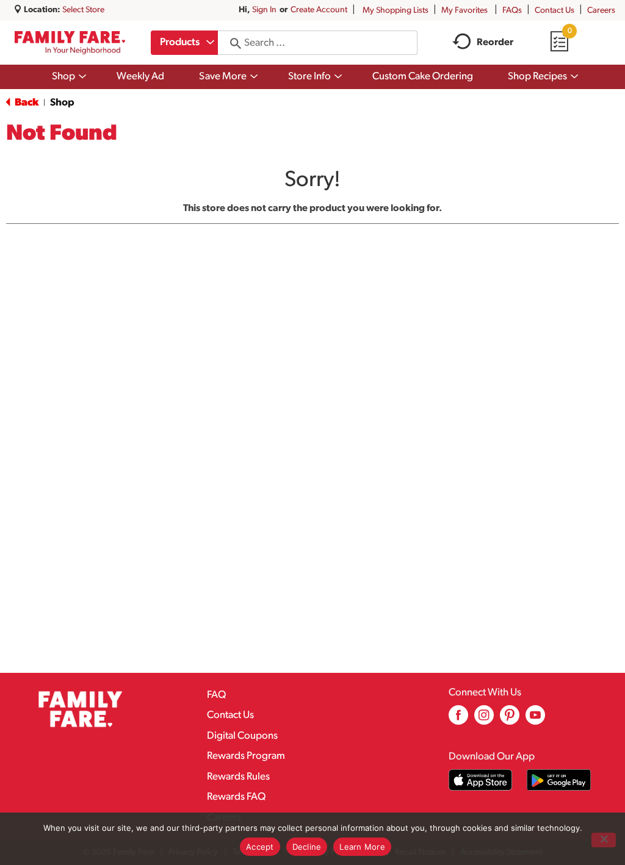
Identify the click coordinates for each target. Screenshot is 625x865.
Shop (62, 103)
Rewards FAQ (236, 797)
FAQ (216, 695)
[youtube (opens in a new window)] (535, 719)
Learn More (362, 847)
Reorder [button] (495, 43)
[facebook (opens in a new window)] (458, 719)
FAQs (512, 10)
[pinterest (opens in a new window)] (509, 719)
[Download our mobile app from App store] (481, 780)
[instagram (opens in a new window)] (484, 719)
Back (25, 103)
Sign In (264, 10)
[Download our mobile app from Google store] (559, 780)
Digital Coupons (242, 736)
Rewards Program (246, 756)
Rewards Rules (238, 777)
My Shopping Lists (395, 10)
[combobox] (184, 43)
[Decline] (603, 840)
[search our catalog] (231, 43)
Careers (601, 10)
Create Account (319, 10)
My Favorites (464, 10)
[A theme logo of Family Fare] (70, 42)
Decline (307, 847)
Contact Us (554, 10)
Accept (260, 847)
